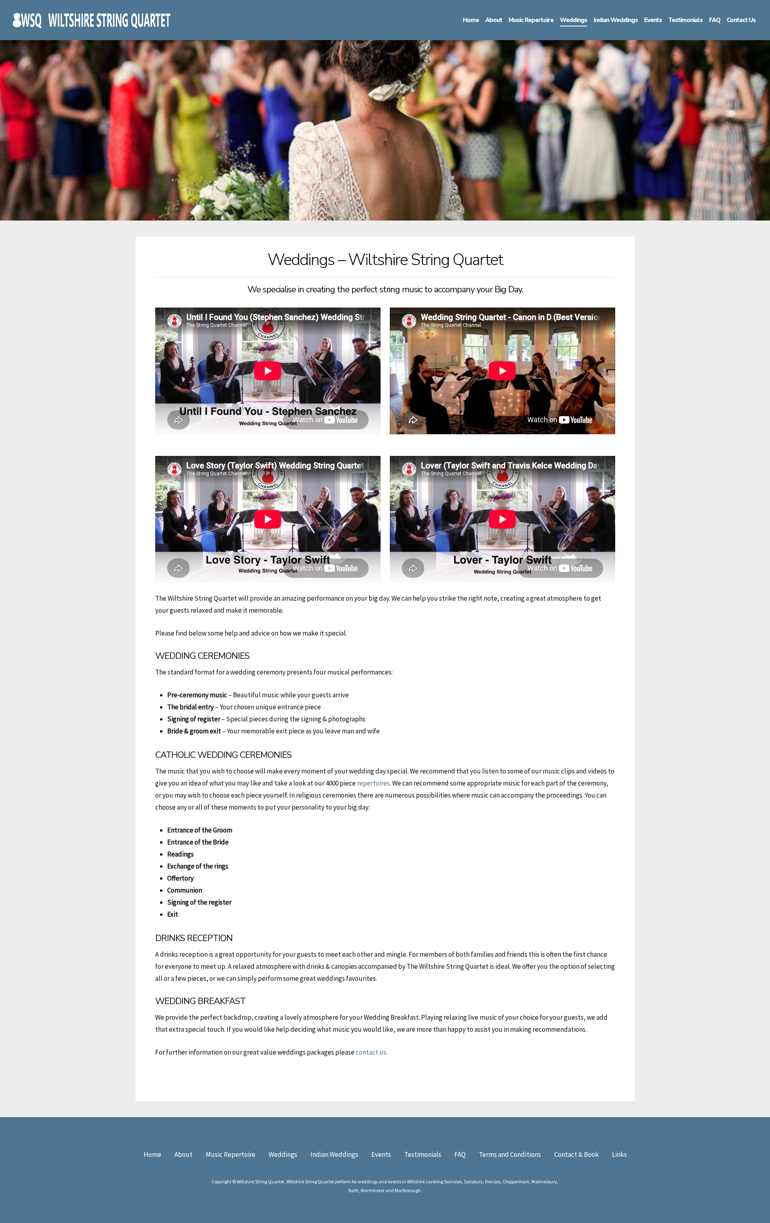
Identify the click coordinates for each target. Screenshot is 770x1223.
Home (152, 1154)
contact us (370, 1052)
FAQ (460, 1154)
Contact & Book (576, 1154)
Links (619, 1154)
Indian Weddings (334, 1154)
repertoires (373, 783)
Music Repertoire (230, 1154)
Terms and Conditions (510, 1154)
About (183, 1154)
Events (381, 1154)
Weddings (283, 1154)
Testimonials (422, 1154)
